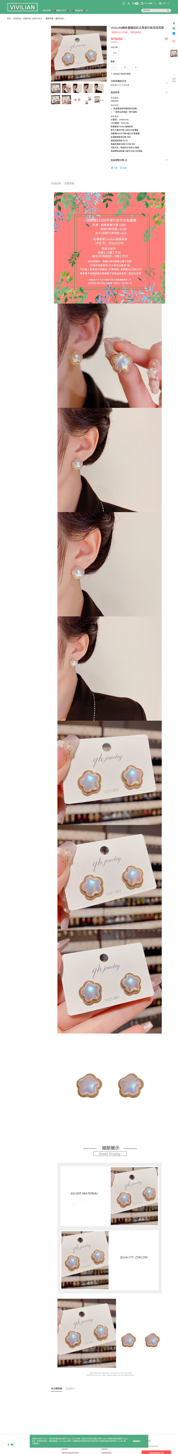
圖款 (115, 53)
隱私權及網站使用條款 (70, 1453)
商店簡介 (65, 1449)
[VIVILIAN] (22, 7)
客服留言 (104, 1449)
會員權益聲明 (106, 1453)
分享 (116, 168)
